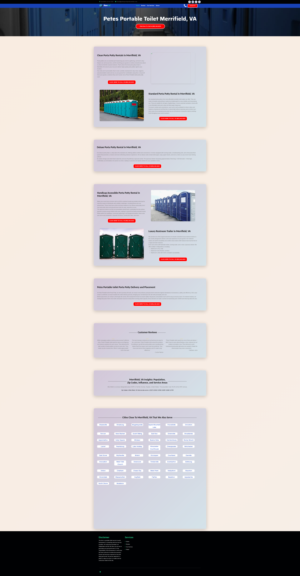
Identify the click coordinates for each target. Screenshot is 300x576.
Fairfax (154, 477)
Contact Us (192, 5)
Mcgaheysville (137, 425)
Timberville (154, 462)
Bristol (137, 455)
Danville (189, 455)
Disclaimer (104, 537)
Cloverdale (103, 477)
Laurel (103, 446)
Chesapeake (171, 446)
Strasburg (120, 425)
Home (138, 5)
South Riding (137, 434)
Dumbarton (171, 462)
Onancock (137, 462)
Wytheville (120, 455)
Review (143, 5)
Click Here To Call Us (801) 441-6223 (150, 26)
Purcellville (172, 425)
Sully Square (120, 440)
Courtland (171, 455)
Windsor (137, 440)
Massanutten (120, 477)
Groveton (188, 425)
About (157, 5)
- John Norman (124, 350)
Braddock (120, 483)
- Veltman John (193, 350)
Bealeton (171, 477)
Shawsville (103, 425)
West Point (154, 471)
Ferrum (103, 434)
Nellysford (171, 471)
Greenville (171, 434)
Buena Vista (154, 440)
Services (129, 537)
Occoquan (154, 455)
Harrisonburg (171, 440)
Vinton (103, 471)
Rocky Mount (189, 440)
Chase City (137, 471)
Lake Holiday (137, 446)
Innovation (103, 462)
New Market (120, 434)
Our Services (150, 5)
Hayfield (137, 477)
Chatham (120, 471)
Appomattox (103, 440)
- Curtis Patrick (158, 352)
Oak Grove (103, 455)
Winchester (188, 446)
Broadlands (188, 434)
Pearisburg (120, 446)
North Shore (103, 483)
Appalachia (189, 477)
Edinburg (188, 462)
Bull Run (154, 434)
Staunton (188, 471)
